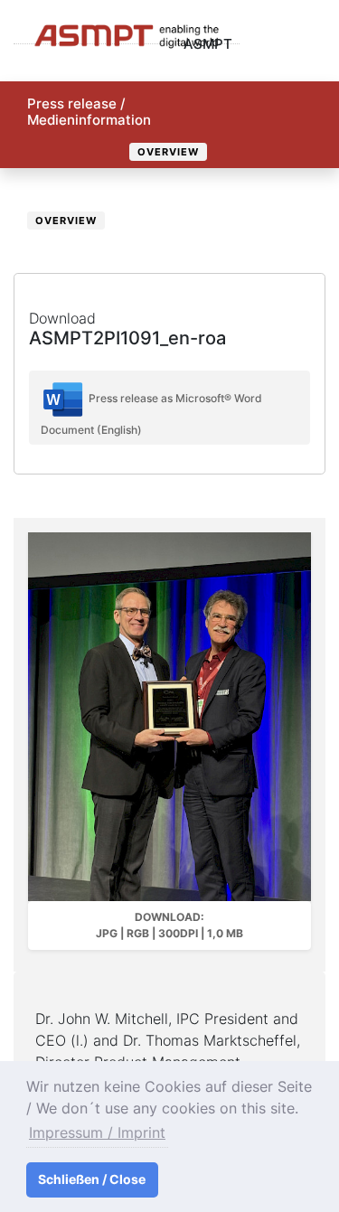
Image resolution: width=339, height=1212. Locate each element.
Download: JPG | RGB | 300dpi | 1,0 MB (169, 925)
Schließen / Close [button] (92, 1179)
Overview (168, 152)
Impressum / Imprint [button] (97, 1132)
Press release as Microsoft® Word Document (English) (151, 414)
